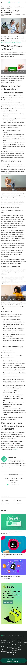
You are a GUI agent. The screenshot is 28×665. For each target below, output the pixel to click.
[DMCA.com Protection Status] (4, 651)
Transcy (8, 642)
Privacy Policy (21, 645)
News (25, 640)
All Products (9, 652)
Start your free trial (11, 661)
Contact (19, 642)
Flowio (8, 650)
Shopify (16, 449)
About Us (20, 640)
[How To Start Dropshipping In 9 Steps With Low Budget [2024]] (13, 522)
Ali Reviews (9, 640)
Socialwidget (9, 647)
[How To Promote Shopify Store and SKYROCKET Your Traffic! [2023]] (13, 567)
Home (2, 6)
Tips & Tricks (9, 6)
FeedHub (8, 645)
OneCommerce (9, 14)
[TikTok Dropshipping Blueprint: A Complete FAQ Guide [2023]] (13, 544)
